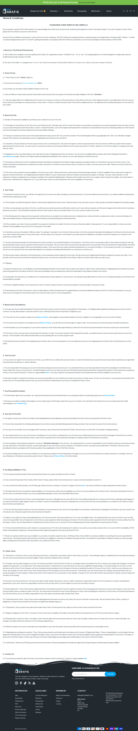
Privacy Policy (109, 395)
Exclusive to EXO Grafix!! (87, 2)
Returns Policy (42, 317)
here (47, 372)
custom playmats (33, 676)
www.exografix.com (30, 83)
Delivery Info (10, 156)
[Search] (124, 11)
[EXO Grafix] (11, 11)
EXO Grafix (23, 729)
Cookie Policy (21, 403)
